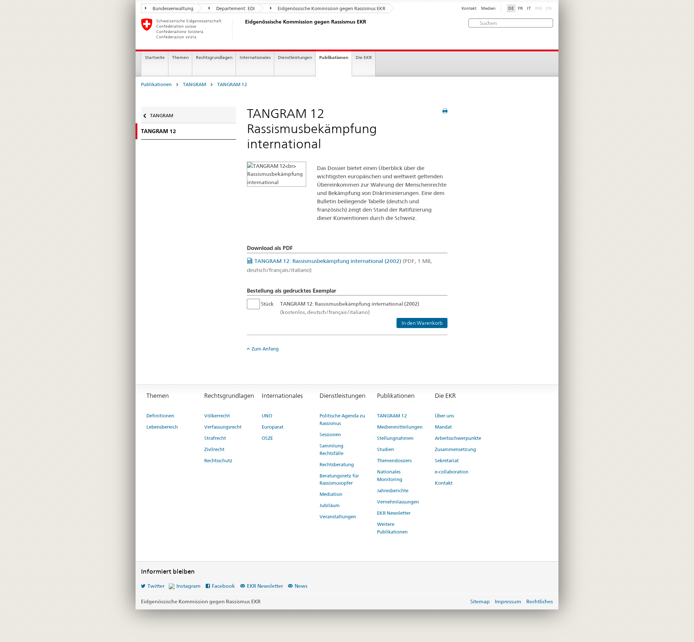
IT (529, 8)
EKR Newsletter (394, 513)
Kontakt (469, 8)
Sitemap (480, 601)
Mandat (443, 427)
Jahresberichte (392, 490)
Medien (488, 8)
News (301, 586)
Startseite (155, 57)
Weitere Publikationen (392, 528)
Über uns (444, 415)
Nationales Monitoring (389, 475)
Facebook (223, 586)
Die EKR (364, 57)
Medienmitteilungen (400, 427)
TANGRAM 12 (232, 84)
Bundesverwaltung (172, 8)
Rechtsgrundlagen (214, 57)
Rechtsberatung (337, 464)
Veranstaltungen (338, 516)
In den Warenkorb (422, 323)
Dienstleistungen (295, 57)
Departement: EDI (235, 8)
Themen (180, 57)
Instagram (188, 586)
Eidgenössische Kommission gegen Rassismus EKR (331, 8)
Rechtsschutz (218, 460)
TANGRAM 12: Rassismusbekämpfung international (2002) (349, 308)
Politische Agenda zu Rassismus (342, 419)
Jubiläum (330, 505)
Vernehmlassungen (398, 502)
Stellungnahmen (395, 438)
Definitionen (160, 415)
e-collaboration (451, 472)
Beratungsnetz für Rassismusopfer (339, 479)
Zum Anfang (265, 349)
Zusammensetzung (455, 449)
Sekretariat (447, 460)
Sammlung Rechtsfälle (331, 449)
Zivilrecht (214, 449)
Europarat (272, 427)
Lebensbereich (162, 427)
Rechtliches (539, 601)
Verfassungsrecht (222, 427)
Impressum (508, 601)
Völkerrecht (217, 415)
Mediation (331, 494)
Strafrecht (215, 438)
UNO (267, 415)
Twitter (155, 586)
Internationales (255, 57)
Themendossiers (394, 460)
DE (511, 8)
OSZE (267, 438)
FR (520, 8)
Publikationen (333, 57)
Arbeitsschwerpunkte (458, 438)
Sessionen (330, 434)
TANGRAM (194, 84)
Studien (385, 449)
